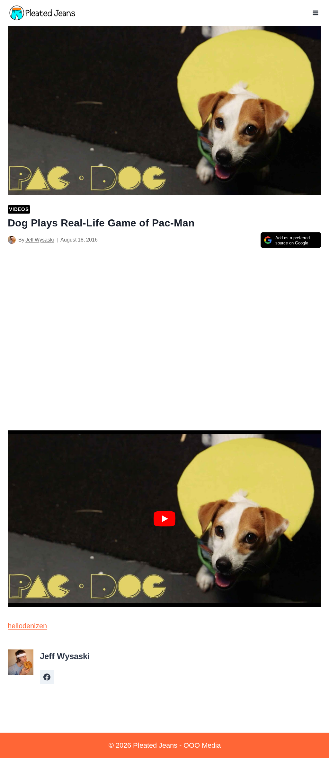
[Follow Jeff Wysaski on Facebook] (47, 677)
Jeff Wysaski (39, 239)
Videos (19, 209)
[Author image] (12, 240)
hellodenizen (27, 626)
